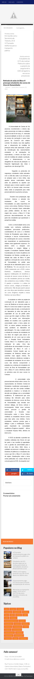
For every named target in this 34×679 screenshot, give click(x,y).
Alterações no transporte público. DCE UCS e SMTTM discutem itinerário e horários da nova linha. (21, 593)
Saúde (15, 638)
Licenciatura (17, 630)
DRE (25, 615)
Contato (20, 2)
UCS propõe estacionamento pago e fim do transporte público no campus (21, 555)
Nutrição (8, 638)
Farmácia (25, 624)
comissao (8, 612)
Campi (13, 609)
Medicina (19, 632)
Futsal (26, 627)
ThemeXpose (29, 676)
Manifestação (9, 632)
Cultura (25, 612)
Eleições (13, 618)
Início (4, 2)
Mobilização (19, 635)
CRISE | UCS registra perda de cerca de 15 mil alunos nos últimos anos (21, 573)
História (7, 630)
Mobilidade (8, 635)
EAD (6, 618)
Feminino (8, 627)
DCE (12, 615)
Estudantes (8, 624)
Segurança (23, 638)
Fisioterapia (17, 627)
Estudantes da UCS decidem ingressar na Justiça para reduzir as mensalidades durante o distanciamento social (20, 564)
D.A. (6, 615)
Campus (20, 609)
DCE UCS (11, 2)
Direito (19, 615)
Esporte (22, 621)
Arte (6, 609)
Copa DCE (17, 612)
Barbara (7, 87)
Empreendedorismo (11, 621)
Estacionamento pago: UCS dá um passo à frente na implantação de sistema (21, 582)
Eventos (17, 624)
